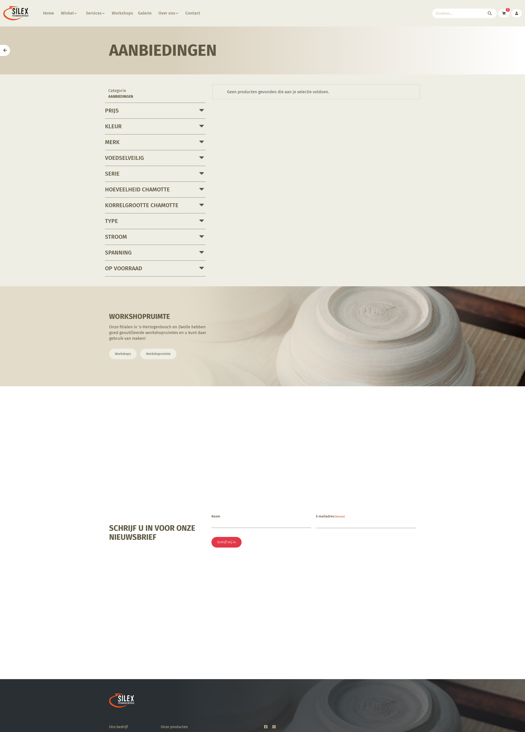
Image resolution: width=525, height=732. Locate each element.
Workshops (122, 13)
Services (94, 13)
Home (48, 13)
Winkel (67, 13)
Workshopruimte (158, 354)
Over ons (167, 13)
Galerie (145, 13)
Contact (192, 13)
